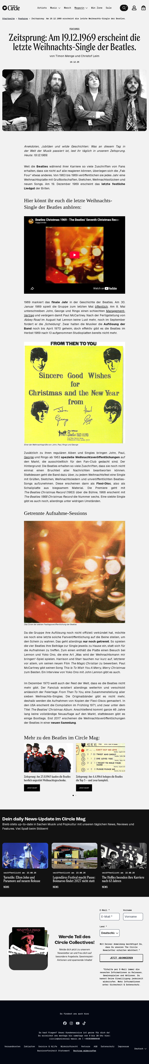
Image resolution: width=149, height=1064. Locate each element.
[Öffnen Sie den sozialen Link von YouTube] (77, 1023)
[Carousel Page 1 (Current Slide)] (73, 795)
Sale (108, 7)
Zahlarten (29, 1046)
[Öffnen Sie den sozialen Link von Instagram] (71, 1023)
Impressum (123, 1046)
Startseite (8, 18)
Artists (42, 7)
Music (53, 7)
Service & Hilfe (47, 1046)
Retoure (85, 1046)
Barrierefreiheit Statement (53, 1051)
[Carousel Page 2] (75, 795)
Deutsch (138, 1048)
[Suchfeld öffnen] (124, 8)
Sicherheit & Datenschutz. (125, 984)
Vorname (127, 910)
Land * (103, 926)
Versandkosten (12, 1046)
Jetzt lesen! (32, 788)
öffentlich (101, 306)
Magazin (79, 7)
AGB (95, 1046)
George (29, 457)
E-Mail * (105, 910)
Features (23, 18)
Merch (67, 7)
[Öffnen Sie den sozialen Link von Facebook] (65, 1023)
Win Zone (96, 7)
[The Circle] (11, 7)
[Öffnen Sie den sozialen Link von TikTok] (84, 1023)
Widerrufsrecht (69, 1046)
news (6, 886)
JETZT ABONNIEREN (121, 957)
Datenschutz (107, 1046)
